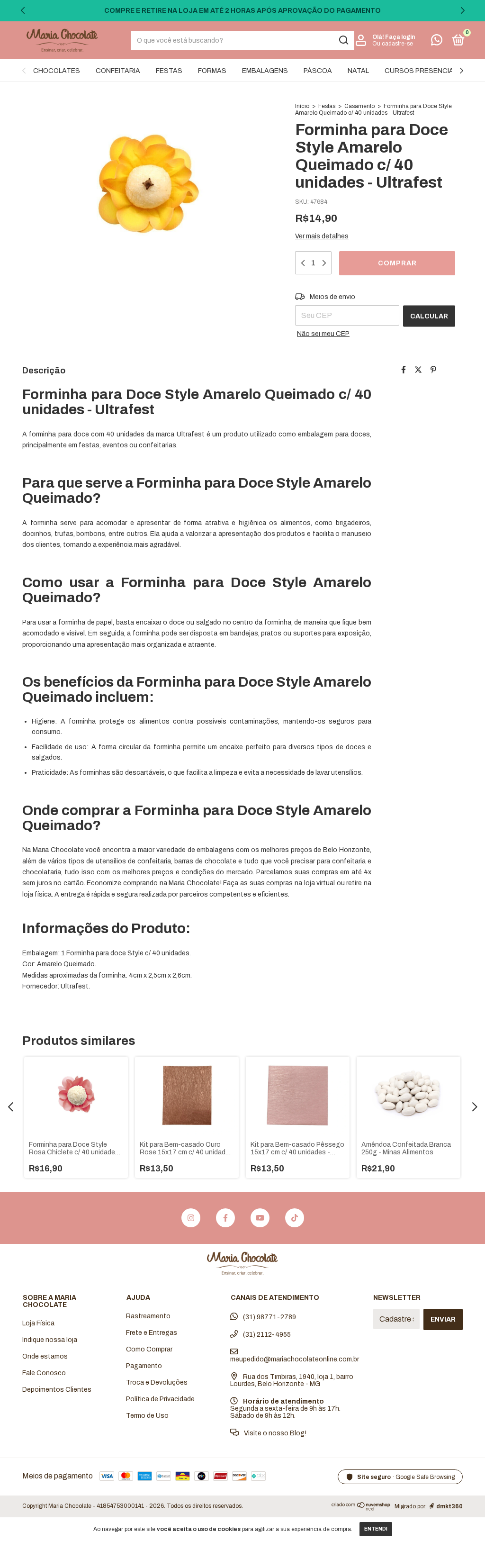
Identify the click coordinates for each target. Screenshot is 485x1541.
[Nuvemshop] (361, 1508)
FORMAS (212, 70)
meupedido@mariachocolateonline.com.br (294, 1359)
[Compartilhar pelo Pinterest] (433, 370)
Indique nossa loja (49, 1339)
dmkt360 (449, 1506)
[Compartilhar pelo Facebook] (403, 370)
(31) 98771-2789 (269, 1317)
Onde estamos (45, 1356)
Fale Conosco (44, 1373)
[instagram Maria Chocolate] (190, 1217)
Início (302, 106)
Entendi (375, 1529)
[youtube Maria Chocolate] (260, 1217)
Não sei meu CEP (323, 333)
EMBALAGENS (265, 70)
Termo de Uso (147, 1415)
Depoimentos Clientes (56, 1389)
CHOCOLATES (56, 70)
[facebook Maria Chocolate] (225, 1217)
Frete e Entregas (151, 1332)
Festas (326, 106)
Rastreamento (148, 1316)
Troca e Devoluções (157, 1382)
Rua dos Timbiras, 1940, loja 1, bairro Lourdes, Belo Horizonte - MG (291, 1380)
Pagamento (144, 1365)
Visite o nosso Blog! (274, 1433)
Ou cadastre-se (392, 43)
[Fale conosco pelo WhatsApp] (436, 42)
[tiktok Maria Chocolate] (294, 1217)
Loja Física (38, 1323)
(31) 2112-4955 (266, 1334)
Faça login (400, 37)
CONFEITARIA (118, 70)
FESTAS (169, 70)
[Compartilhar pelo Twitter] (418, 370)
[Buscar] (343, 40)
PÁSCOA (318, 70)
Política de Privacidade (160, 1399)
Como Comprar (149, 1349)
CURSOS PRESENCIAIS (422, 70)
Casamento (359, 106)
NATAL (358, 70)
